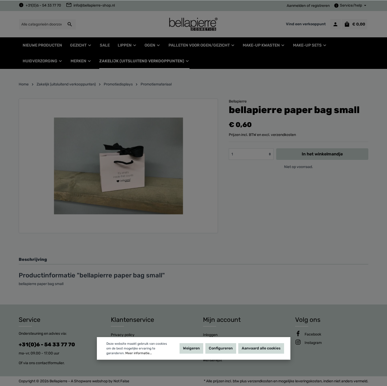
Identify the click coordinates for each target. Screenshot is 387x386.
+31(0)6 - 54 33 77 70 (43, 5)
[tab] (193, 259)
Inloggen (210, 335)
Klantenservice (132, 319)
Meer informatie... (138, 353)
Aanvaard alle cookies (261, 348)
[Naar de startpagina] (193, 24)
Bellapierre (238, 101)
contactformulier (50, 363)
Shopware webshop (91, 381)
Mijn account (222, 319)
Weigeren (191, 348)
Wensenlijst (212, 360)
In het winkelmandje (322, 153)
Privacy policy (123, 335)
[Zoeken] (70, 24)
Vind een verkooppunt (306, 24)
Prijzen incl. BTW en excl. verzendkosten (262, 135)
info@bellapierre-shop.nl (94, 5)
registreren (320, 5)
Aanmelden (296, 5)
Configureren (221, 348)
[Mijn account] (335, 24)
